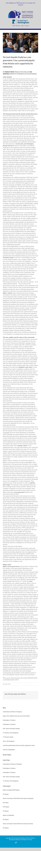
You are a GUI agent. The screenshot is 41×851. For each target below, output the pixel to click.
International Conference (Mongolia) (12, 712)
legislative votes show (25, 367)
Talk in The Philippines (8, 741)
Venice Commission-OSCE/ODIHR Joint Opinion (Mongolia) (18, 798)
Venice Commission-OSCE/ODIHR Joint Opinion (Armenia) (18, 823)
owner (20, 99)
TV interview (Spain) (8, 737)
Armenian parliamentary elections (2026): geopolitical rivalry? (19, 745)
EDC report (5, 802)
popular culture (22, 445)
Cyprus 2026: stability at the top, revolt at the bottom (16, 716)
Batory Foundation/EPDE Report (11, 790)
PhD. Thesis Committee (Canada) (11, 728)
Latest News (6, 760)
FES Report (6, 794)
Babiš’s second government (11, 566)
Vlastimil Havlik (9, 72)
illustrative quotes (8, 257)
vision (25, 205)
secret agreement (19, 492)
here (30, 581)
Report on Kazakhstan (8, 815)
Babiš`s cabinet (7, 293)
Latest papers (7, 786)
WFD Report (6, 807)
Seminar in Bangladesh (9, 749)
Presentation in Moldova (9, 720)
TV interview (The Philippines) (10, 733)
